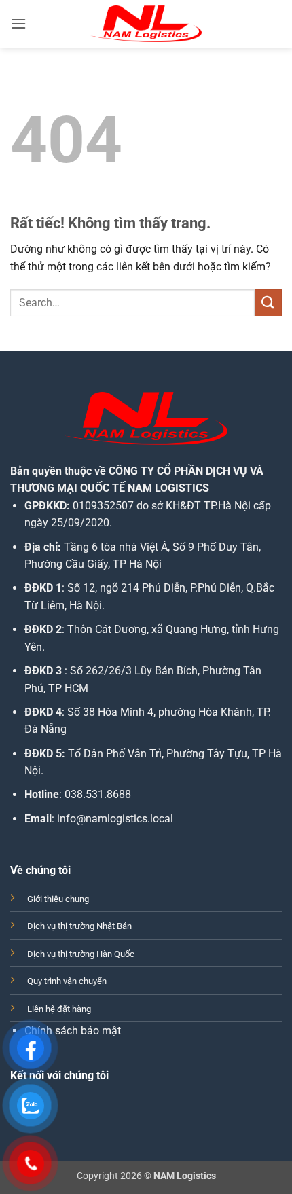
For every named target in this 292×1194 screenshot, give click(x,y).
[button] (18, 23)
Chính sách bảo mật (72, 1030)
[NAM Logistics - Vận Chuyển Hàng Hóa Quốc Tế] (146, 23)
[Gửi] (268, 302)
